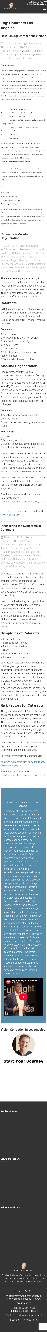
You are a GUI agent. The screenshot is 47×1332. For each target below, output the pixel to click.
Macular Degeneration (20, 271)
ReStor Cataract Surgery (32, 562)
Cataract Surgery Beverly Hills (16, 260)
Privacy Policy (30, 1319)
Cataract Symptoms (11, 54)
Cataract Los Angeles (23, 253)
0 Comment (10, 47)
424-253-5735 (36, 1281)
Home (17, 1291)
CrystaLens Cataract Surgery (25, 555)
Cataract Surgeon (32, 50)
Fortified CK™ (24, 1303)
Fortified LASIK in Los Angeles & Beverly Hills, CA (24, 1309)
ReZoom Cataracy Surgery (15, 566)
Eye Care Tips (33, 267)
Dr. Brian (29, 1291)
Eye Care (19, 267)
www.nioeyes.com (10, 514)
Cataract (27, 47)
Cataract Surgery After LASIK (25, 256)
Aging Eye (17, 50)
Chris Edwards (33, 43)
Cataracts (28, 54)
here (17, 973)
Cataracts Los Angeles (27, 58)
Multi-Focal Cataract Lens (14, 559)
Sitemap (14, 1319)
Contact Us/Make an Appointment (24, 1315)
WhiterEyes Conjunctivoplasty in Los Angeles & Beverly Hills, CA (24, 1297)
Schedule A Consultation (37, 4)
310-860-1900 (41, 2)
